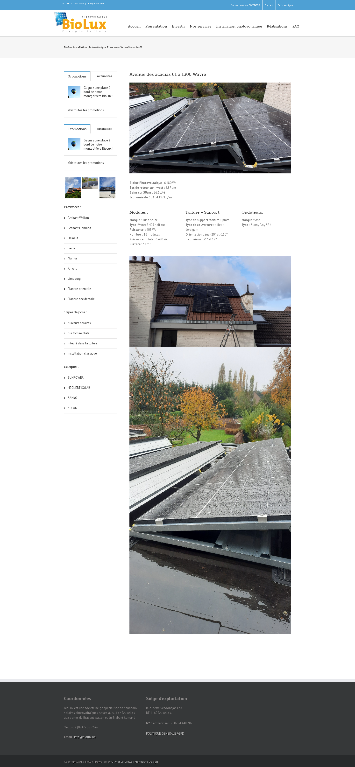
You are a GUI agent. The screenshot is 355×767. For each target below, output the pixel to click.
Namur (72, 258)
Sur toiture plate (79, 333)
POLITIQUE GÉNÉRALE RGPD (165, 734)
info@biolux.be (95, 3)
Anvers (72, 268)
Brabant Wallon (78, 218)
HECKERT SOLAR (79, 388)
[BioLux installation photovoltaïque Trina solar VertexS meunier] (107, 187)
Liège (71, 248)
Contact (269, 5)
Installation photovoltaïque (239, 26)
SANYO (72, 398)
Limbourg (74, 279)
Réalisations (277, 26)
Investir (178, 26)
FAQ (295, 26)
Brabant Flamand (79, 228)
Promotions (77, 76)
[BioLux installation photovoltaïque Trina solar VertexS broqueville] (90, 183)
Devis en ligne (285, 5)
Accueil (134, 26)
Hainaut (73, 238)
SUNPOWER (76, 378)
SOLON (72, 408)
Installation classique (82, 353)
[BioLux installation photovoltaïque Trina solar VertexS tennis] (72, 187)
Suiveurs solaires (79, 323)
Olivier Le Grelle (122, 761)
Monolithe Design (146, 761)
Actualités (104, 76)
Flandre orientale (79, 289)
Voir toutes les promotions (86, 110)
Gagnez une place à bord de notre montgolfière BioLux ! (98, 92)
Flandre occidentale (81, 299)
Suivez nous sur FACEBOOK (245, 5)
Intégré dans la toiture (83, 343)
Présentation (156, 26)
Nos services (200, 26)
